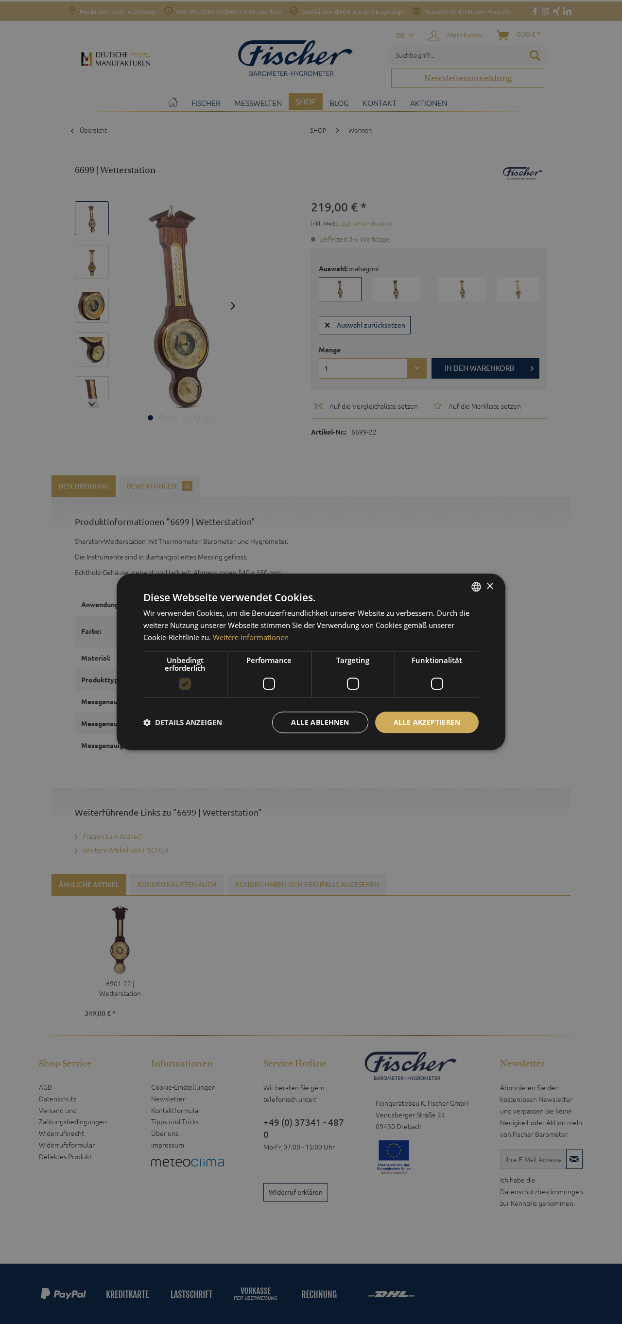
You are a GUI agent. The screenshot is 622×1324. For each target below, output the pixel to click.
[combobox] (476, 587)
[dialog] (311, 662)
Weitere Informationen (251, 637)
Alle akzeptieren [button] (427, 722)
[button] (182, 722)
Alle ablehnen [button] (320, 722)
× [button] (489, 586)
